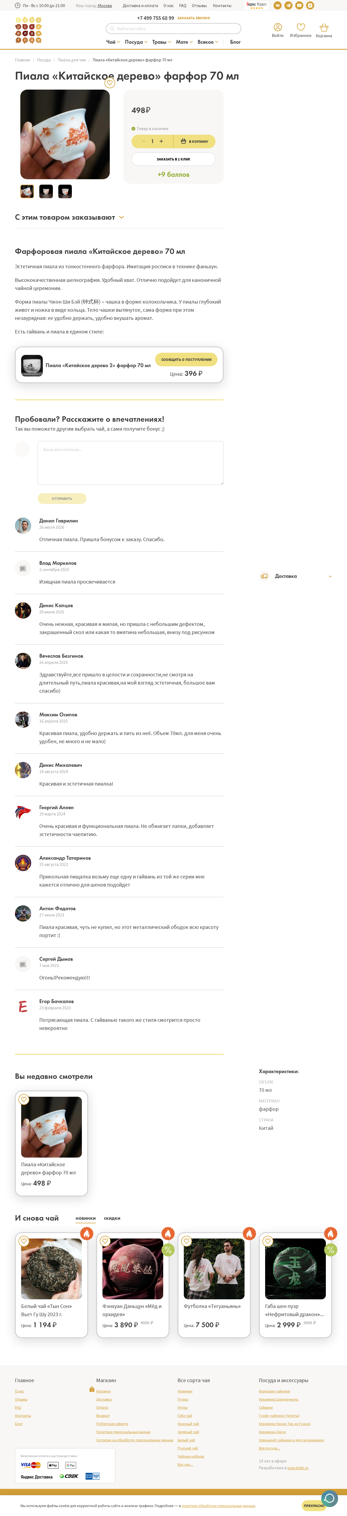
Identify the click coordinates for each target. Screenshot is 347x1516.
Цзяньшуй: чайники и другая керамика (291, 1440)
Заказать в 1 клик (173, 159)
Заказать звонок (193, 18)
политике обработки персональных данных (218, 1505)
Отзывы (199, 5)
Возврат (103, 1415)
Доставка (104, 1399)
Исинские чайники (274, 1391)
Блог (19, 1423)
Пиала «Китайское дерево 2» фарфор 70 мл (98, 365)
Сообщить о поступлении (186, 359)
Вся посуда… (269, 1448)
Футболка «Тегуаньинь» (212, 1306)
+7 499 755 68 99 (155, 17)
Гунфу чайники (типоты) (279, 1415)
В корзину (198, 141)
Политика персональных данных (123, 1431)
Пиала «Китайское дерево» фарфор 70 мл (48, 1168)
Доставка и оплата (140, 5)
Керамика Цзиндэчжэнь (278, 1399)
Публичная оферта (112, 1423)
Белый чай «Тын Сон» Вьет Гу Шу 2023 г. (46, 1310)
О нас (168, 5)
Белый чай (186, 1440)
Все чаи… (185, 1464)
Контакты (222, 5)
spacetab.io (298, 1467)
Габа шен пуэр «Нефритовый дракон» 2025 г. (292, 1310)
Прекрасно (314, 1505)
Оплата (102, 1407)
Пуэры (183, 1399)
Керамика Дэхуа (272, 1431)
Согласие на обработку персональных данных (134, 1440)
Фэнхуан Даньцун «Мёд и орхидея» (132, 1310)
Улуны (183, 1407)
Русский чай (188, 1448)
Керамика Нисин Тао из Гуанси (284, 1423)
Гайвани (266, 1407)
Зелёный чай (188, 1431)
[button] (104, 5)
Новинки (185, 1391)
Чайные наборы (191, 1456)
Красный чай (188, 1423)
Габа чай (185, 1415)
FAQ (183, 5)
